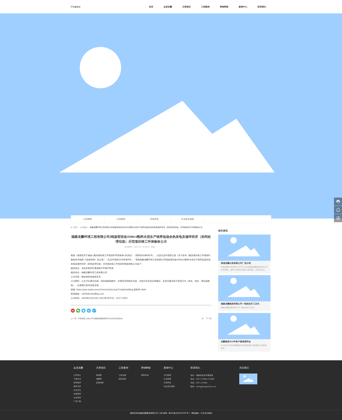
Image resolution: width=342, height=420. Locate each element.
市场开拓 (154, 219)
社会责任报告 (187, 219)
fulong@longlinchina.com (206, 387)
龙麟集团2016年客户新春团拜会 (236, 341)
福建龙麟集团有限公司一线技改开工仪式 (240, 304)
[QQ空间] (89, 311)
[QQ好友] (83, 311)
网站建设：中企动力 (199, 413)
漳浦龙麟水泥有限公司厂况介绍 (236, 263)
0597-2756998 (201, 379)
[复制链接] (94, 311)
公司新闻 (87, 219)
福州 (210, 413)
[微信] (78, 311)
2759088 (211, 379)
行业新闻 (121, 219)
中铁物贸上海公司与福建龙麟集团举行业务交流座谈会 (100, 318)
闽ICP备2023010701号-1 (179, 413)
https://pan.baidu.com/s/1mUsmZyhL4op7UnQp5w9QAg (104, 289)
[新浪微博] (73, 311)
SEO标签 (163, 413)
